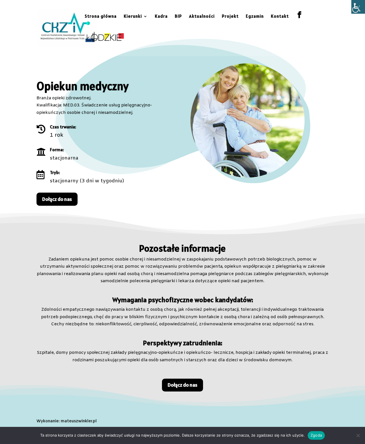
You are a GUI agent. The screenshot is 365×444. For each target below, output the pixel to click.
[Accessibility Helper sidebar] (358, 7)
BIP (178, 16)
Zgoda (316, 435)
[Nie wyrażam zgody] (358, 435)
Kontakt (280, 16)
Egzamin (255, 16)
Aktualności (202, 16)
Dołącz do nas (57, 199)
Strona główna (101, 16)
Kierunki (133, 16)
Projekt (230, 16)
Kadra (161, 16)
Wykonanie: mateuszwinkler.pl (66, 421)
